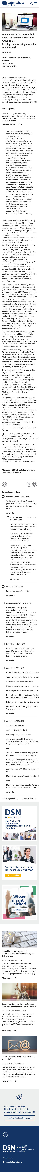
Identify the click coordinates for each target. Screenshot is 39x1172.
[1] (28, 82)
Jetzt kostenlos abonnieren (19, 1118)
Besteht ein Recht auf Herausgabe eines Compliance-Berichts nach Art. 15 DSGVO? (19, 1005)
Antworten (10, 513)
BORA (14, 470)
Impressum (8, 1158)
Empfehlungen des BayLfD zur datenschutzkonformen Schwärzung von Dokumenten (18, 953)
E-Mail (19, 470)
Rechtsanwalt (28, 470)
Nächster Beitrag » (29, 798)
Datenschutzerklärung (12, 1162)
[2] (35, 252)
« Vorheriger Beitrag (10, 798)
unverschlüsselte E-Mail (11, 472)
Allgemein (6, 470)
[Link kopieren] (34, 484)
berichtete (32, 233)
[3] (27, 284)
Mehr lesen (6, 978)
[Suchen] (31, 3)
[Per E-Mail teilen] (29, 484)
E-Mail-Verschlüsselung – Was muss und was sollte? (18, 1057)
